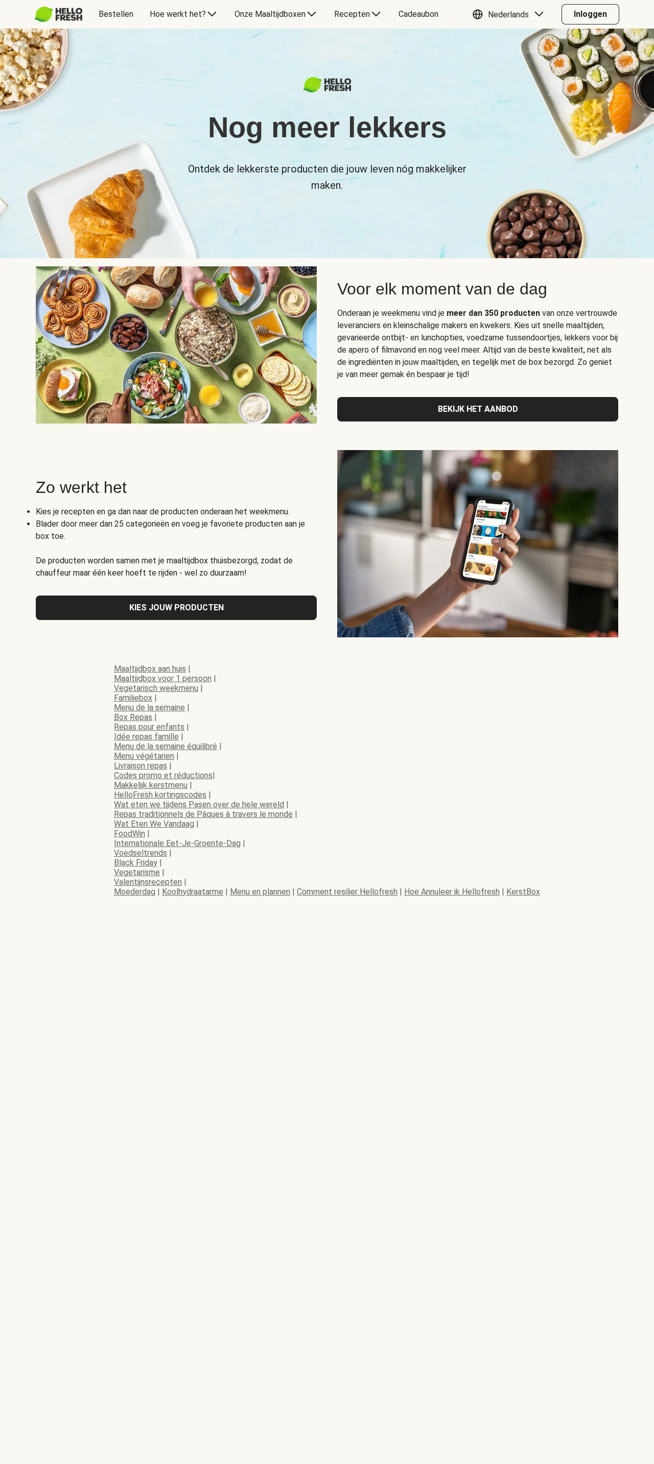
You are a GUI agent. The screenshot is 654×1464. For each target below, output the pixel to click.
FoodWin (129, 833)
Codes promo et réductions (163, 775)
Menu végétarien (144, 756)
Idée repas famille (146, 736)
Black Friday (135, 862)
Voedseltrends (140, 853)
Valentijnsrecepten (148, 882)
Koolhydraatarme (192, 892)
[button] (510, 14)
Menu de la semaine (149, 707)
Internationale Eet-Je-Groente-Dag (177, 843)
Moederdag (134, 892)
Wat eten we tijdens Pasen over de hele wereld (199, 804)
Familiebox (133, 698)
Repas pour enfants (149, 727)
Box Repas (133, 717)
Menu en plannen (260, 892)
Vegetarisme (137, 872)
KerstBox (523, 892)
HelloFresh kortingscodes (160, 795)
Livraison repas (140, 766)
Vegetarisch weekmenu (156, 688)
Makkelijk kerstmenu (151, 785)
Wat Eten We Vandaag (154, 824)
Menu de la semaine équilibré (165, 746)
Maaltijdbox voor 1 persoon (163, 678)
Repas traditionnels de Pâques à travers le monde (203, 814)
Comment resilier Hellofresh (347, 892)
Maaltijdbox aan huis (150, 669)
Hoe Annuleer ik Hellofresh (452, 892)
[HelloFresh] (58, 14)
